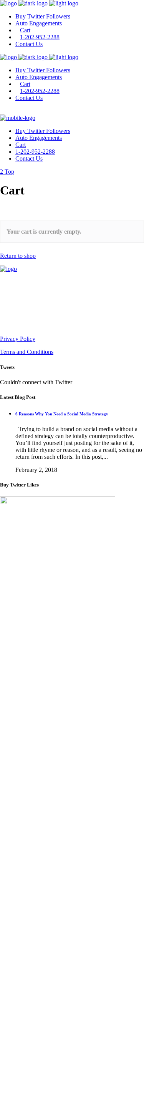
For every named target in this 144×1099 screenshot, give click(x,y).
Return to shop (18, 255)
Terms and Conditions (26, 352)
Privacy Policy (17, 338)
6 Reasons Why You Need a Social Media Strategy (61, 414)
